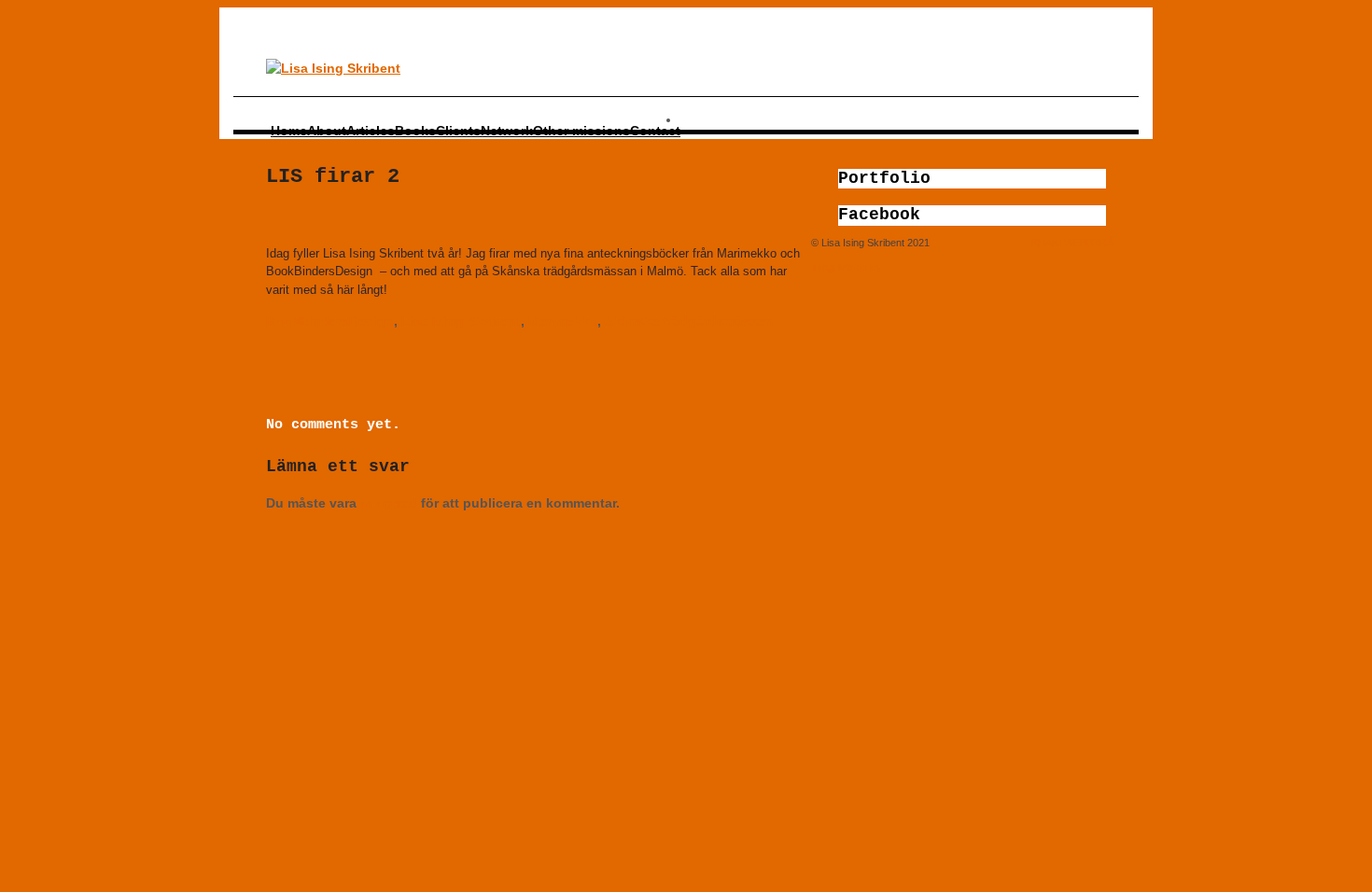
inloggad (388, 502)
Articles (370, 130)
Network (507, 130)
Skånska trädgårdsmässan (689, 321)
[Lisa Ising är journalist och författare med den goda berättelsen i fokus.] (333, 68)
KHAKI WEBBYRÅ (1072, 242)
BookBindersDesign (330, 321)
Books (415, 130)
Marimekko (562, 321)
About (326, 130)
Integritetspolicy (846, 266)
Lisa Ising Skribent (461, 321)
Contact (655, 130)
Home (289, 130)
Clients (458, 130)
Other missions (581, 130)
